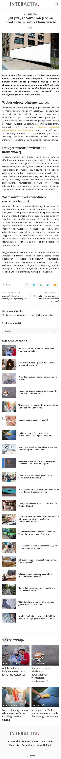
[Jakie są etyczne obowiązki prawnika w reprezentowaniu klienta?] (9, 575)
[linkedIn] (48, 285)
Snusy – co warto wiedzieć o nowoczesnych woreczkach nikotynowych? (40, 674)
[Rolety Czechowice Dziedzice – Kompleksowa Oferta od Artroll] (9, 505)
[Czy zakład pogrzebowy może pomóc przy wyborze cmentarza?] (9, 589)
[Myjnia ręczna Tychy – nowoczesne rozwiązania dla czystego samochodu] (9, 435)
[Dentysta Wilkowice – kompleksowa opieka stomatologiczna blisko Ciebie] (9, 449)
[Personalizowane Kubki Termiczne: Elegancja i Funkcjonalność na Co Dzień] (9, 547)
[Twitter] (34, 285)
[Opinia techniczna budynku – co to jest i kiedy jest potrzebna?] (9, 350)
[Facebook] (27, 285)
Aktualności (30, 14)
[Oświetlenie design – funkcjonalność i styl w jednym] (9, 378)
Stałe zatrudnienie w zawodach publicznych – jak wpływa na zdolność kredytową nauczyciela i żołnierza (38, 518)
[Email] (55, 285)
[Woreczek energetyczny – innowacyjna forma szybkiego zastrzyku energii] (9, 406)
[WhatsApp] (41, 285)
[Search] (56, 4)
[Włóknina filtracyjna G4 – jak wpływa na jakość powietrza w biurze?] (9, 604)
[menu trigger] (5, 4)
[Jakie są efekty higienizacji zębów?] (9, 421)
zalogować (19, 315)
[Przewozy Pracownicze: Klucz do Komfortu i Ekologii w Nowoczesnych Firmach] (9, 533)
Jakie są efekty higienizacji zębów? (33, 420)
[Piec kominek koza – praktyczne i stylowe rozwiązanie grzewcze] (9, 364)
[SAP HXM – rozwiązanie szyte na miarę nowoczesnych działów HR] (9, 477)
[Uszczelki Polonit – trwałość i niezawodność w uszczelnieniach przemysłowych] (9, 491)
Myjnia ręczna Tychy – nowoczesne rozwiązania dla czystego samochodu (44, 713)
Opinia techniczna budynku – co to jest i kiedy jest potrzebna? (13, 671)
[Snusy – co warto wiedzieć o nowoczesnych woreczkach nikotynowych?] (9, 392)
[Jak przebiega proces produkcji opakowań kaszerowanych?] (9, 561)
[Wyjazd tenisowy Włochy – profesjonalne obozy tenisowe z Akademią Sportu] (9, 463)
